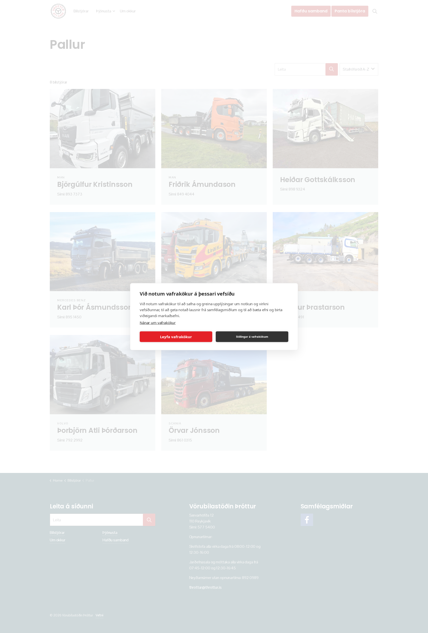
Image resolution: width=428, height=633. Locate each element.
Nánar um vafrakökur (158, 322)
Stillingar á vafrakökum (252, 336)
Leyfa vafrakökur (176, 336)
